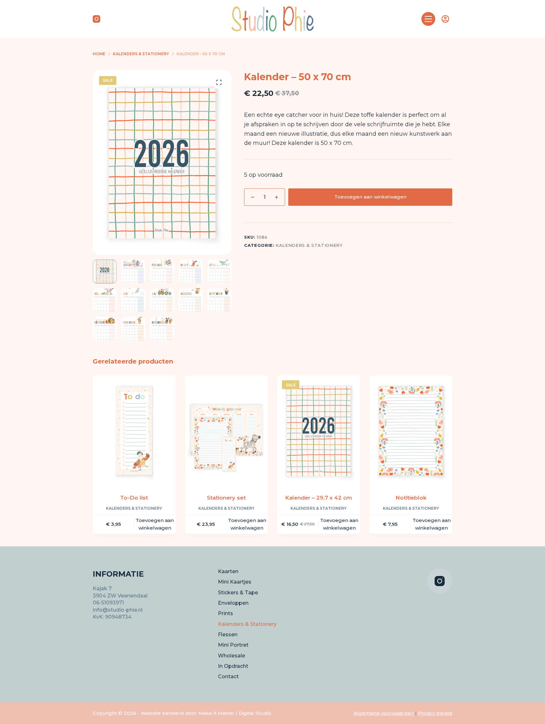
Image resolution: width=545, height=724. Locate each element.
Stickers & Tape (238, 593)
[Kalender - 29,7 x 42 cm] (318, 431)
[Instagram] (96, 19)
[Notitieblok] (411, 431)
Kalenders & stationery (309, 245)
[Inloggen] (445, 19)
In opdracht (233, 666)
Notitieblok (411, 498)
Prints (225, 613)
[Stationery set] (226, 431)
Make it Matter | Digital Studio (234, 713)
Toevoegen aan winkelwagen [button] (155, 524)
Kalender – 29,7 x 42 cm (318, 498)
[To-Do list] (134, 431)
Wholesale (231, 656)
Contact (228, 676)
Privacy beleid (435, 713)
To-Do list (134, 498)
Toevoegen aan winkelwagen (370, 197)
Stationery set (226, 498)
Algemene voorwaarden (384, 713)
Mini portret (233, 645)
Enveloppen (233, 603)
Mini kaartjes (234, 582)
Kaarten (228, 571)
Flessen (227, 635)
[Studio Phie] (272, 19)
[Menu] (428, 19)
